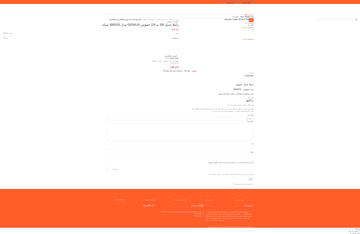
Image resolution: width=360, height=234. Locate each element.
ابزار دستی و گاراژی (162, 19)
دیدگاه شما (250, 121)
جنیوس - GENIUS (157, 61)
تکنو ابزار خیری (224, 94)
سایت (232, 94)
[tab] (194, 71)
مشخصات (249, 75)
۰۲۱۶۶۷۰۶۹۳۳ (246, 3)
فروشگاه (171, 19)
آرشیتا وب (210, 226)
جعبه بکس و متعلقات (149, 19)
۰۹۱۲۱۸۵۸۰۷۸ (230, 3)
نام (252, 143)
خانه (177, 19)
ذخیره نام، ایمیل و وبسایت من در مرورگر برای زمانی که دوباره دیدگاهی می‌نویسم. (231, 162)
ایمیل (252, 152)
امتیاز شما (250, 115)
